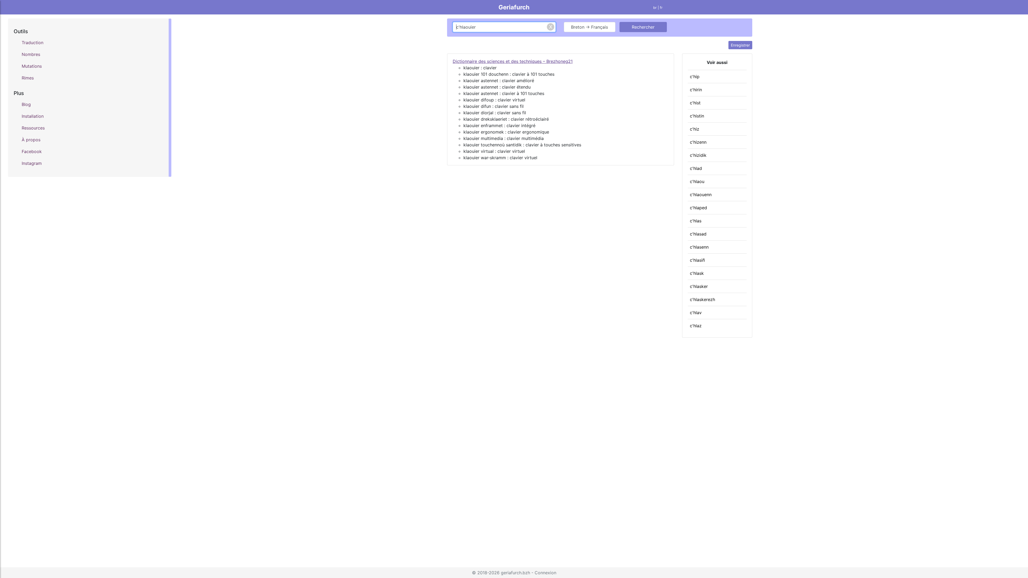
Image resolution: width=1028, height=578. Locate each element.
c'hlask (697, 273)
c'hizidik (698, 155)
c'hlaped (698, 207)
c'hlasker (699, 286)
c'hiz (694, 129)
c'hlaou (697, 181)
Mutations (32, 66)
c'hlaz (696, 325)
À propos (31, 139)
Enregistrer (740, 45)
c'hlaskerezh (702, 299)
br (655, 8)
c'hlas (695, 220)
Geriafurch (514, 7)
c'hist (695, 102)
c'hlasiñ (697, 260)
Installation (33, 116)
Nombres (31, 54)
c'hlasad (698, 234)
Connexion (545, 572)
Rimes (28, 78)
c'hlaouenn (701, 194)
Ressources (33, 128)
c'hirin (696, 89)
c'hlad (696, 168)
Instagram (32, 163)
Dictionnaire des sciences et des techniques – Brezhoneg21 (513, 61)
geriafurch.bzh (515, 572)
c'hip (695, 76)
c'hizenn (698, 142)
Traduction (32, 42)
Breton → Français (589, 27)
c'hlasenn (699, 247)
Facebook (32, 151)
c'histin (697, 116)
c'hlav (696, 312)
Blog (26, 104)
